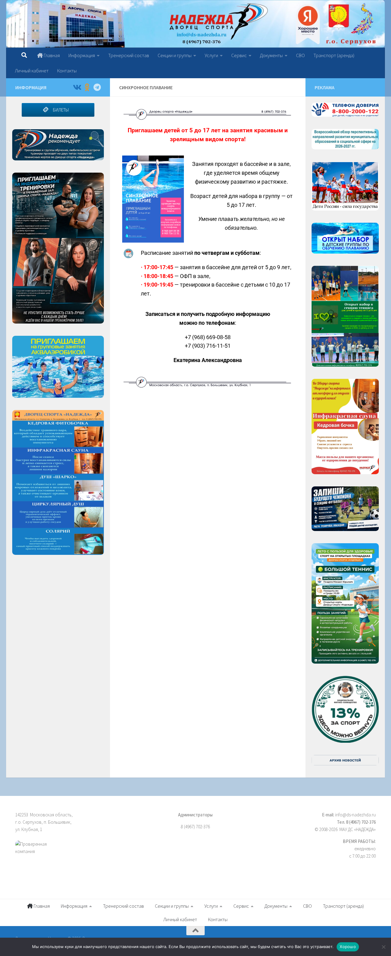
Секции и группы (175, 55)
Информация (81, 55)
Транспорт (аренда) (333, 55)
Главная (51, 55)
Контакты (67, 71)
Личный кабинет (32, 71)
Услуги (211, 55)
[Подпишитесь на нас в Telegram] (97, 87)
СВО (300, 55)
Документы (271, 55)
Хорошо (348, 946)
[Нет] (383, 947)
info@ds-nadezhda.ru (355, 815)
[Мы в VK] (77, 87)
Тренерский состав (128, 55)
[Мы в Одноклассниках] (87, 87)
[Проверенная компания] (71, 855)
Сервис (239, 55)
